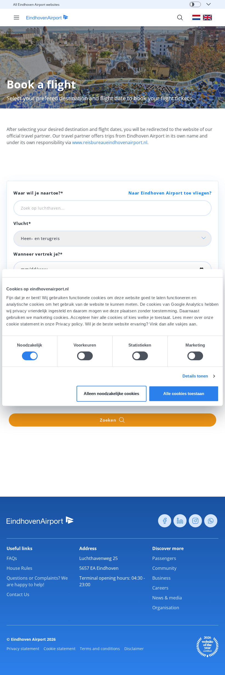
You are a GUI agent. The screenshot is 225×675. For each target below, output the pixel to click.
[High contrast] (192, 4)
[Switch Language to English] (207, 17)
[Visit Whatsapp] (210, 520)
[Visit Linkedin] (180, 520)
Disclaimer (134, 648)
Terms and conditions (100, 648)
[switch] (85, 355)
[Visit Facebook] (164, 520)
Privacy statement (23, 648)
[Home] (44, 17)
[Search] (180, 17)
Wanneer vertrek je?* (38, 254)
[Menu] (16, 17)
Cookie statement (59, 648)
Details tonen (195, 376)
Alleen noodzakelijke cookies (111, 393)
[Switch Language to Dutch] (196, 17)
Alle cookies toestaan (183, 393)
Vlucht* (22, 223)
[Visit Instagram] (195, 520)
